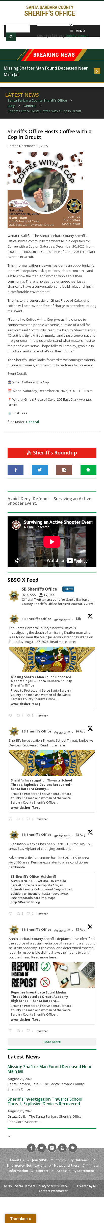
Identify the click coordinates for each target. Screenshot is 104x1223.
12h (78, 618)
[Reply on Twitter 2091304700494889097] (11, 1031)
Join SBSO (39, 1160)
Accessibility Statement (75, 1170)
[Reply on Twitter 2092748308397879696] (11, 819)
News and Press (66, 1165)
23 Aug (80, 835)
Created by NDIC (88, 1186)
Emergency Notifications (26, 1165)
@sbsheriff (62, 620)
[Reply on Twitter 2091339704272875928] (11, 914)
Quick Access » (77, 35)
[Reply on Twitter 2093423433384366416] (11, 716)
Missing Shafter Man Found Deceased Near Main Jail (46, 71)
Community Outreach (73, 1160)
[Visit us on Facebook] (15, 470)
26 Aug (80, 731)
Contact (42, 1170)
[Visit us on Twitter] (40, 470)
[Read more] (97, 71)
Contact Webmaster (53, 1191)
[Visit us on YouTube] (62, 1147)
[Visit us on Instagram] (64, 470)
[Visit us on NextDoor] (88, 470)
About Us (17, 1160)
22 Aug (80, 929)
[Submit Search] (11, 36)
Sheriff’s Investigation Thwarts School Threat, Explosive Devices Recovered (45, 1101)
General (32, 421)
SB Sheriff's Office (36, 618)
